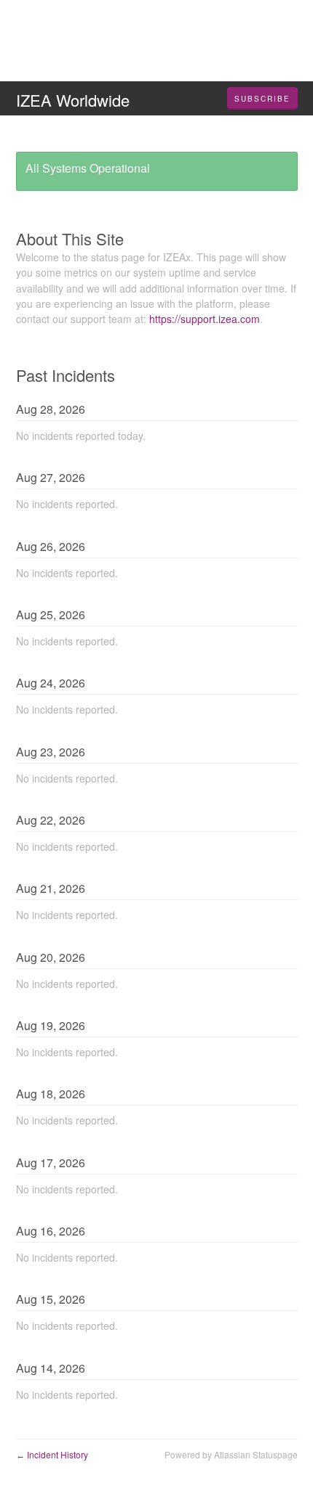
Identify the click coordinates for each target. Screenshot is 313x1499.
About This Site (70, 238)
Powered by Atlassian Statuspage (231, 1454)
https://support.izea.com (204, 318)
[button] (262, 98)
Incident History (52, 1454)
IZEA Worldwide (73, 100)
